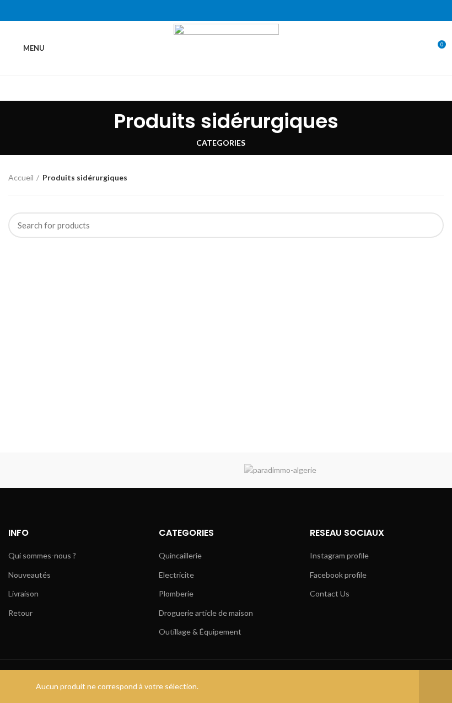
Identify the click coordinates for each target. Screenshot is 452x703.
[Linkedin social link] (239, 10)
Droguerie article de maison (206, 612)
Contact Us (329, 593)
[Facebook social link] (201, 10)
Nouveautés (29, 574)
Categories (220, 143)
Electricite (176, 574)
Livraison (23, 593)
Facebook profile (338, 574)
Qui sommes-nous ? (42, 555)
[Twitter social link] (213, 10)
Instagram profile (339, 555)
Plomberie (176, 593)
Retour (20, 612)
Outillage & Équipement (200, 631)
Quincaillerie (180, 555)
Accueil (21, 177)
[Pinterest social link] (226, 10)
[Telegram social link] (251, 10)
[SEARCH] (429, 225)
